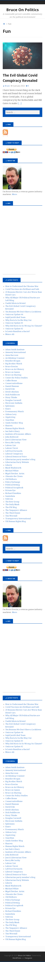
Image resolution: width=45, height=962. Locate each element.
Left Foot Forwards (13, 451)
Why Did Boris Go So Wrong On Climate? (23, 326)
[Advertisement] (19, 241)
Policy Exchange (12, 482)
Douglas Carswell (13, 400)
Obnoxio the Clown (14, 476)
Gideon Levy (10, 414)
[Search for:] (22, 112)
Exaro (8, 409)
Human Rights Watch (14, 428)
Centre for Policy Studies (16, 378)
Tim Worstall (11, 516)
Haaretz (9, 425)
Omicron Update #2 (14, 329)
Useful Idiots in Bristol (15, 303)
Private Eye (10, 490)
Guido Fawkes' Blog (14, 423)
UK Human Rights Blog (15, 521)
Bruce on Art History (14, 369)
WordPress (17, 958)
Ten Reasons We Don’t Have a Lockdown (23, 312)
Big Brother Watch (13, 364)
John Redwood (11, 437)
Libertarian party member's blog (20, 459)
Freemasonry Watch (14, 411)
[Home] (4, 24)
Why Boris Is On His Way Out (18, 320)
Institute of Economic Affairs (18, 434)
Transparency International (18, 518)
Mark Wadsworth (13, 468)
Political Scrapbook (14, 488)
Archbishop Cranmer (15, 358)
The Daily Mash (12, 504)
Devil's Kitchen (12, 392)
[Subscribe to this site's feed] (5, 136)
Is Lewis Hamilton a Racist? (17, 331)
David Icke (10, 389)
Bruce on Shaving (13, 375)
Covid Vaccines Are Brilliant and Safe (22, 289)
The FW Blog (11, 507)
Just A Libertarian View (16, 440)
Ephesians (10, 406)
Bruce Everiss (11, 366)
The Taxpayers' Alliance (16, 510)
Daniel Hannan (12, 386)
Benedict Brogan (12, 361)
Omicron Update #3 (14, 323)
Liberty (8, 465)
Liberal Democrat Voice (16, 456)
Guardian (9, 420)
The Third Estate (12, 513)
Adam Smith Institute (14, 349)
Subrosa (9, 499)
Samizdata (10, 496)
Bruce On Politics (22, 9)
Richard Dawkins (13, 493)
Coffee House (11, 380)
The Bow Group (12, 502)
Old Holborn (11, 479)
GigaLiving (10, 417)
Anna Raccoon (11, 355)
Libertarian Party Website (17, 462)
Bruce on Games (12, 372)
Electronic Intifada (13, 403)
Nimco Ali (9, 334)
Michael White (12, 471)
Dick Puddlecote (12, 395)
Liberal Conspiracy (14, 454)
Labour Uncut (11, 448)
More (14, 194)
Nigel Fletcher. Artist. (15, 473)
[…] (20, 103)
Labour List (10, 445)
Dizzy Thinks (11, 397)
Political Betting (12, 485)
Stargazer (28, 958)
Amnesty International (15, 352)
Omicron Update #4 (14, 314)
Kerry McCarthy (12, 442)
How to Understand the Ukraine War (21, 286)
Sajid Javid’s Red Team (15, 317)
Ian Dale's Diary (12, 431)
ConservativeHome (13, 383)
